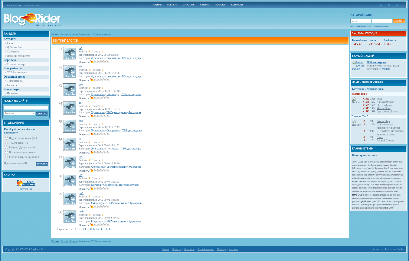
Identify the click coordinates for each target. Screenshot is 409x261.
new (368, 171)
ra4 (80, 66)
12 (94, 229)
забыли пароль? (381, 26)
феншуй (380, 204)
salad (398, 171)
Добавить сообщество (18, 55)
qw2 (81, 193)
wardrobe (395, 175)
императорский (386, 184)
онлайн (375, 195)
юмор (385, 207)
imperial (370, 168)
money (402, 168)
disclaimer (372, 165)
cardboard (388, 162)
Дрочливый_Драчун (387, 111)
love (386, 168)
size (365, 175)
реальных (356, 201)
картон (355, 188)
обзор (368, 194)
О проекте (189, 249)
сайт (378, 201)
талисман (356, 204)
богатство (385, 178)
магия (362, 191)
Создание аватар (15, 64)
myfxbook (362, 171)
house (364, 168)
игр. (372, 184)
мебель (368, 191)
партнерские (383, 195)
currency (363, 165)
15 (103, 229)
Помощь (221, 249)
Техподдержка (14, 80)
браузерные (395, 178)
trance (370, 175)
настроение (381, 191)
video (376, 174)
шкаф (362, 208)
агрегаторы (365, 178)
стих (394, 201)
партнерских (395, 195)
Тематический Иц (18, 142)
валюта (355, 181)
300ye (354, 162)
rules (394, 171)
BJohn (380, 137)
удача (369, 204)
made (396, 168)
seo (361, 175)
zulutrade (356, 178)
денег (354, 184)
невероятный (392, 191)
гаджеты (390, 181)
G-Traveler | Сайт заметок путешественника (390, 132)
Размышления (374, 88)
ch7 (81, 102)
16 (107, 229)
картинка (398, 184)
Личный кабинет (205, 249)
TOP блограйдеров (17, 72)
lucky (390, 168)
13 (97, 229)
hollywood (356, 168)
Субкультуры (98, 203)
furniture (393, 165)
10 (87, 229)
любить (399, 188)
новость (358, 194)
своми (388, 201)
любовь (355, 191)
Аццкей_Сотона (385, 140)
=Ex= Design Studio (394, 249)
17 (110, 229)
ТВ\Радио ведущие (132, 58)
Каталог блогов (69, 34)
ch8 (81, 120)
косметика (382, 188)
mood (354, 171)
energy (380, 165)
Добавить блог (15, 47)
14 (100, 229)
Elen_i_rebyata (384, 105)
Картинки (96, 184)
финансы (388, 204)
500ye (360, 162)
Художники (134, 166)
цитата (355, 207)
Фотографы (134, 112)
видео (362, 181)
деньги (360, 184)
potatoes (380, 171)
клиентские (373, 188)
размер (396, 198)
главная (398, 181)
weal (401, 175)
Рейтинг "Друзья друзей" (22, 147)
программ (366, 198)
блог (373, 178)
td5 (80, 157)
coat (400, 162)
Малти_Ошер (384, 108)
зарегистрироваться (360, 26)
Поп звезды (113, 94)
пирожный (356, 198)
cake (382, 162)
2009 (391, 208)
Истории (384, 68)
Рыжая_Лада (383, 121)
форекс (396, 204)
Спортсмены (113, 58)
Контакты (12, 85)
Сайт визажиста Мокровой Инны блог (388, 126)
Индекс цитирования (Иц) (23, 138)
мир (374, 191)
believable (370, 162)
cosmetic (356, 165)
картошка (363, 188)
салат (383, 201)
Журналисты (98, 58)
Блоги (10, 43)
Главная (55, 34)
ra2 (80, 48)
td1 (80, 139)
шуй (372, 208)
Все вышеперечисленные (22, 152)
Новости (176, 249)
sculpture (356, 175)
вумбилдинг (372, 181)
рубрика (366, 201)
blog (377, 162)
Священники (113, 130)
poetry (373, 171)
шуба (367, 208)
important (379, 168)
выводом (382, 181)
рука (374, 201)
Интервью (12, 93)
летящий (391, 188)
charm (395, 162)
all (365, 162)
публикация (387, 198)
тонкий (364, 204)
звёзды (367, 184)
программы (376, 198)
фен (374, 204)
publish (388, 171)
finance (386, 165)
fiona (379, 98)
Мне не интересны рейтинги (24, 156)
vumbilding (385, 175)
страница (400, 201)
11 (91, 229)
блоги (378, 178)
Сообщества (13, 51)
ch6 (81, 84)
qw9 (81, 211)
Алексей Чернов (385, 101)
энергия (378, 208)
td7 (80, 175)
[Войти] (399, 21)
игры (377, 184)
